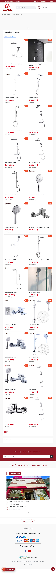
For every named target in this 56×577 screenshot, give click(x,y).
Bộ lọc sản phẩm (10, 36)
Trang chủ (3, 14)
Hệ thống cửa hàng (8, 1)
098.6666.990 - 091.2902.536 (19, 506)
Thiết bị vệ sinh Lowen (10, 14)
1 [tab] (28, 28)
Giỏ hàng (43, 1)
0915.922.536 (16, 504)
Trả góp (18, 1)
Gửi (51, 456)
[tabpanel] (28, 491)
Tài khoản (35, 1)
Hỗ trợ (50, 1)
